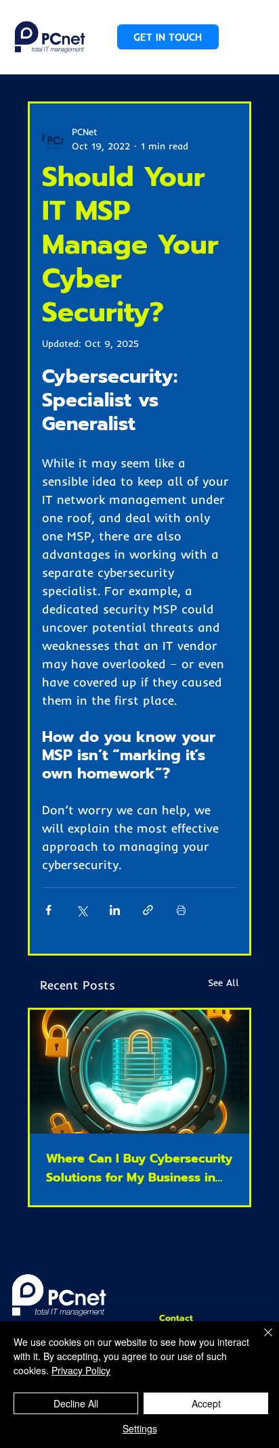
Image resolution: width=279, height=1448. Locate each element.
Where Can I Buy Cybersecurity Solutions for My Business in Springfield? (139, 1168)
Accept (206, 1403)
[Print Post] (181, 910)
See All (223, 983)
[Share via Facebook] (48, 910)
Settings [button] (140, 1428)
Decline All (75, 1403)
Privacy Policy (80, 1370)
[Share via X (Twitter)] (81, 910)
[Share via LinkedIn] (114, 910)
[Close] (260, 1340)
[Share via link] (148, 910)
